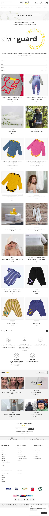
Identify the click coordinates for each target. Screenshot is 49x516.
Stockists (3, 481)
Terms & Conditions (33, 509)
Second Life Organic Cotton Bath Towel (36, 197)
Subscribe (30, 428)
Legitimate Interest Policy (38, 504)
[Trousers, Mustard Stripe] (12, 308)
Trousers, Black (36, 291)
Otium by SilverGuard (38, 449)
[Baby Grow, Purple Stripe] (36, 85)
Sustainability (20, 454)
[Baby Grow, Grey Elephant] (12, 85)
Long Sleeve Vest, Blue (13, 165)
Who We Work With (38, 445)
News (19, 460)
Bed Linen (4, 7)
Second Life (39, 7)
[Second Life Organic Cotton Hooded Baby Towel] (12, 245)
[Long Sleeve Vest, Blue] (12, 149)
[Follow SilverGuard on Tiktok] (33, 500)
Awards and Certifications (22, 458)
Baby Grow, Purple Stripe (36, 99)
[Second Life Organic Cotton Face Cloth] (12, 214)
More (24, 9)
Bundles (3, 464)
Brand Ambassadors (37, 458)
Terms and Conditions (22, 505)
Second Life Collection (6, 462)
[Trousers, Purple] (36, 308)
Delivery (3, 475)
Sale (45, 7)
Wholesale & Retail (37, 450)
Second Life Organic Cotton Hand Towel (36, 229)
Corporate (36, 452)
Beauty (32, 7)
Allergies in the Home (36, 392)
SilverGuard (12, 504)
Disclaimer (33, 504)
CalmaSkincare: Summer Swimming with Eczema (12, 393)
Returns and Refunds (5, 473)
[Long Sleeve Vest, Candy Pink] (36, 149)
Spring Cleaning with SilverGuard (12, 414)
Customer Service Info (6, 470)
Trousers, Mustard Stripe (12, 323)
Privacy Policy (15, 505)
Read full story (12, 396)
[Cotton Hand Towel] (12, 117)
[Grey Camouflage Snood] (36, 117)
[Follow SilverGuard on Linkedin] (27, 500)
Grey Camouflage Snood (36, 131)
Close (44, 512)
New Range (20, 452)
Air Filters (36, 456)
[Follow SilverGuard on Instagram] (21, 500)
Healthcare (36, 454)
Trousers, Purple (36, 323)
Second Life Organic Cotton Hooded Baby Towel (12, 259)
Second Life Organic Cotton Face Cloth (13, 229)
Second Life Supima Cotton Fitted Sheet (36, 259)
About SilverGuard (21, 445)
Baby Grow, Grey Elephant (12, 99)
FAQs (3, 479)
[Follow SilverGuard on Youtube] (30, 500)
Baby (14, 7)
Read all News (41, 372)
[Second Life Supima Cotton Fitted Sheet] (36, 245)
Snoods (27, 7)
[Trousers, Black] (36, 276)
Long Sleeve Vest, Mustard (12, 197)
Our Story (20, 450)
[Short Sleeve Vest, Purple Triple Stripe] (12, 276)
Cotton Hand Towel (12, 131)
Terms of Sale (45, 504)
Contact (3, 477)
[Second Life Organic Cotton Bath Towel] (36, 182)
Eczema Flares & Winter (36, 414)
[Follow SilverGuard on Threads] (24, 500)
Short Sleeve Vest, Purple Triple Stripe (12, 291)
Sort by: (3, 70)
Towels (9, 7)
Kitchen (3, 460)
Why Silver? (20, 449)
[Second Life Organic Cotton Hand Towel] (36, 214)
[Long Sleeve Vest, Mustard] (12, 182)
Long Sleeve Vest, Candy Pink (36, 165)
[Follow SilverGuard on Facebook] (16, 500)
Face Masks (20, 7)
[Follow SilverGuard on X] (19, 500)
